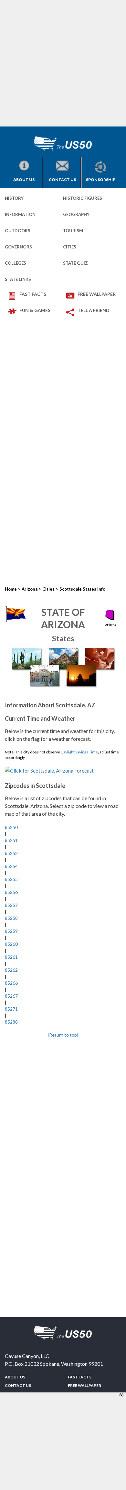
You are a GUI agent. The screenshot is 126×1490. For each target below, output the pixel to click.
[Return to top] (63, 1035)
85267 (11, 996)
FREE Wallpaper (97, 294)
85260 (11, 944)
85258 (11, 918)
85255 (11, 879)
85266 (11, 983)
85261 (11, 957)
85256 (11, 892)
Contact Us (62, 179)
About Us (24, 179)
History (14, 198)
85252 (11, 853)
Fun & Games (34, 310)
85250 (11, 827)
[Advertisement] (63, 63)
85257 (11, 905)
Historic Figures (82, 198)
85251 (11, 840)
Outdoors (17, 230)
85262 (11, 970)
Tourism (73, 230)
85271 (11, 1009)
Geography (76, 214)
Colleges (15, 263)
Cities (69, 246)
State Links (18, 279)
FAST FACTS (32, 294)
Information (20, 214)
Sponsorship (100, 179)
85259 (11, 931)
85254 (11, 866)
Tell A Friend (94, 310)
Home (11, 589)
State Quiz (75, 263)
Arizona (29, 589)
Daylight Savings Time (79, 752)
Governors (18, 246)
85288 (11, 1022)
